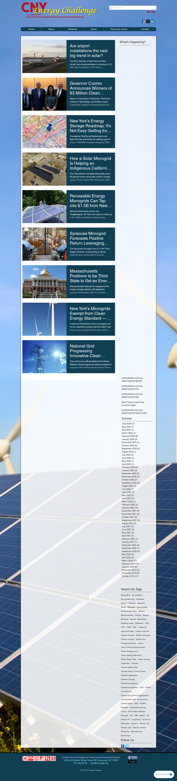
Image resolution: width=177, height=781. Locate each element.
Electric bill (144, 723)
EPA (136, 715)
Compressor (142, 699)
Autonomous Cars (129, 611)
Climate (135, 663)
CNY (135, 627)
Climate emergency (129, 683)
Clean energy (144, 659)
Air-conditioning (128, 599)
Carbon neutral (127, 639)
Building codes (127, 623)
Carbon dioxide (127, 635)
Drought (124, 715)
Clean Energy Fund (129, 651)
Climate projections (129, 687)
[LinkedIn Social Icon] (152, 21)
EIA (131, 715)
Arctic (123, 607)
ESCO (142, 715)
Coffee (148, 687)
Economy (146, 719)
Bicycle (138, 615)
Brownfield (142, 619)
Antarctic (141, 603)
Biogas (146, 615)
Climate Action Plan (129, 667)
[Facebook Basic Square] (122, 746)
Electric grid (126, 727)
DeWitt (143, 703)
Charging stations (128, 643)
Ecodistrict (136, 719)
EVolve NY (125, 719)
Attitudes (131, 607)
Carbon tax (140, 639)
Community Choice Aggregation (135, 695)
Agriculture (125, 595)
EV (148, 715)
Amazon (132, 603)
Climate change (128, 679)
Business (139, 623)
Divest (123, 711)
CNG (129, 627)
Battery (141, 611)
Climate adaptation (129, 675)
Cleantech (125, 663)
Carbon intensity (143, 635)
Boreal (133, 619)
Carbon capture (142, 631)
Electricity (125, 731)
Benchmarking (127, 615)
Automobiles (142, 607)
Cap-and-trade (127, 631)
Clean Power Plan (128, 659)
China (140, 643)
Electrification (137, 731)
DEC (136, 703)
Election (134, 723)
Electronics (126, 735)
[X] (148, 21)
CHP (123, 627)
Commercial (126, 691)
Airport (124, 603)
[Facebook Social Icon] (143, 21)
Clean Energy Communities (133, 647)
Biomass (124, 619)
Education (125, 723)
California (142, 627)
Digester (124, 707)
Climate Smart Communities (133, 671)
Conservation (127, 703)
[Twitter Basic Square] (126, 746)
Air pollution (137, 595)
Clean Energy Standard (131, 655)
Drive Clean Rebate (136, 711)
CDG (147, 623)
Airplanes (140, 599)
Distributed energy (138, 707)
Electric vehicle (139, 727)
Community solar (128, 699)
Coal (141, 687)
